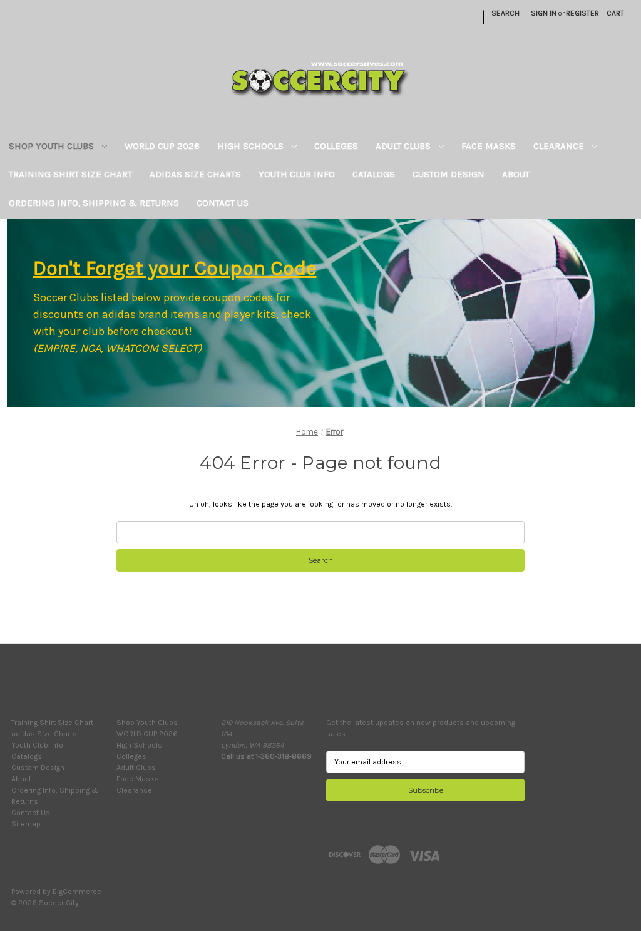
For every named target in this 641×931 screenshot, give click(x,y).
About (516, 174)
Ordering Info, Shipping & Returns (94, 202)
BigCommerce (77, 891)
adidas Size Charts (195, 174)
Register (582, 13)
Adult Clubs (404, 146)
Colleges (336, 146)
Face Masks (488, 146)
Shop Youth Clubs (52, 146)
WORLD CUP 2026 (162, 146)
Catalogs (373, 174)
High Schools (251, 146)
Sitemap (26, 824)
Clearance (560, 146)
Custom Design (449, 174)
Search (505, 13)
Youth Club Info (297, 174)
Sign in (543, 13)
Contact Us (223, 202)
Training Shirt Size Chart (70, 174)
